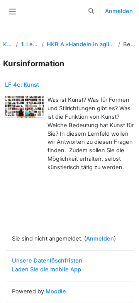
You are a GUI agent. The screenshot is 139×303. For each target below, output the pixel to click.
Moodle (56, 291)
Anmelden (119, 11)
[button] (91, 11)
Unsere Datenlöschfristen (47, 260)
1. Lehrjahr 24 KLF (30, 44)
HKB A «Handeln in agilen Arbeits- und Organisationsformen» (81, 44)
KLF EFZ (8, 44)
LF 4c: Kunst (22, 84)
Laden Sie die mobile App (46, 269)
